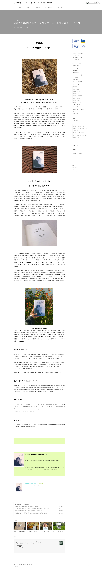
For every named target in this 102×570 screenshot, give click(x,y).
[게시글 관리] (19, 497)
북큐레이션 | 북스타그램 (78, 126)
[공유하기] (18, 497)
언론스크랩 (76, 137)
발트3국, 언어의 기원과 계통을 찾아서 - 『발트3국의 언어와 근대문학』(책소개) (31, 508)
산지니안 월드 (76, 130)
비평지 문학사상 (77, 102)
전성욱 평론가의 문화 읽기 (79, 134)
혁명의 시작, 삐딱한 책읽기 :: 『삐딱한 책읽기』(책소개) (26, 506)
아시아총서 (76, 93)
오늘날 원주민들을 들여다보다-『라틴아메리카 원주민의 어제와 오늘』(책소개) (31, 513)
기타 (75, 123)
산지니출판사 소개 (76, 59)
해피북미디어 (76, 104)
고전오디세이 (76, 100)
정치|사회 (76, 89)
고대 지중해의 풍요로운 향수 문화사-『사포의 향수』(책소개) (27, 510)
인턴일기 (76, 77)
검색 (84, 3)
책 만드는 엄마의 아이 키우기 (79, 135)
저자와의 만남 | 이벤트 (78, 109)
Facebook (75, 153)
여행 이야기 (76, 116)
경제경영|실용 (76, 91)
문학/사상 (59, 7)
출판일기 (76, 66)
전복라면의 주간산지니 (78, 132)
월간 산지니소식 (49, 7)
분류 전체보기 (77, 63)
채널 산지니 (38, 7)
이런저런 (76, 70)
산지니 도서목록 (76, 55)
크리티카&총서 (77, 97)
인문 (21, 504)
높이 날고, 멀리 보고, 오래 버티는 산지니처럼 (25, 544)
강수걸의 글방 (76, 79)
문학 (75, 86)
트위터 (80, 161)
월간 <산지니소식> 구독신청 (78, 57)
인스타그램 (77, 161)
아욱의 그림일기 (77, 75)
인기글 (78, 145)
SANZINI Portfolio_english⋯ (78, 53)
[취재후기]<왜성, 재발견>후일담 (80, 128)
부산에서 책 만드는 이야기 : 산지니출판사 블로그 (34, 3)
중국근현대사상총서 (77, 95)
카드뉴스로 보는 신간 (78, 125)
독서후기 (75, 120)
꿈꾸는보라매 (76, 98)
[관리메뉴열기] (100, 2)
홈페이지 (21, 7)
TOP (87, 565)
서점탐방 (75, 113)
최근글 (74, 145)
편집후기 (75, 68)
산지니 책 (29, 7)
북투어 (75, 118)
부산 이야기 (76, 111)
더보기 (16, 441)
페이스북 (74, 161)
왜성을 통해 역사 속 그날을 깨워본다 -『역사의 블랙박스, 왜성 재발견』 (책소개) (31, 512)
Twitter (80, 153)
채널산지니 (76, 107)
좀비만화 (76, 72)
